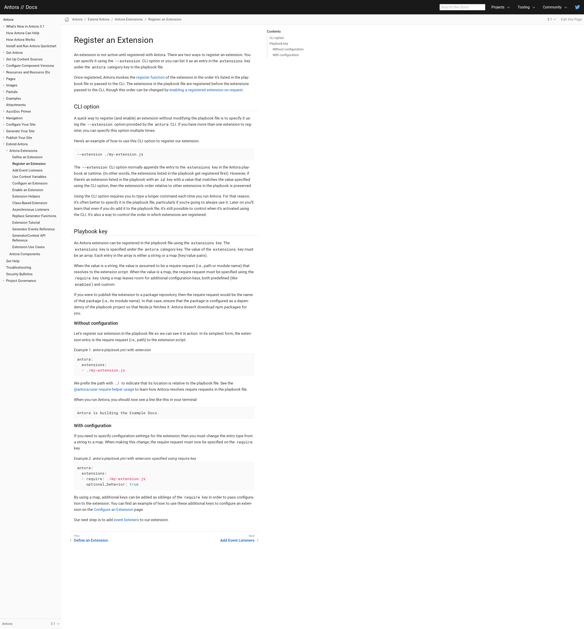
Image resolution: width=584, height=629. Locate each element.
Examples (13, 98)
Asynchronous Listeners (30, 210)
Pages (11, 79)
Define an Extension (27, 157)
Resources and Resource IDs (28, 72)
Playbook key (278, 43)
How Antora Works (20, 40)
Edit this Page (571, 19)
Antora (11, 7)
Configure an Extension (29, 183)
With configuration (286, 55)
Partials (12, 92)
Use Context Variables (29, 177)
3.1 (549, 19)
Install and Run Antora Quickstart (31, 46)
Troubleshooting (18, 267)
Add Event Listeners (27, 170)
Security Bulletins (19, 274)
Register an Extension (29, 164)
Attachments (16, 105)
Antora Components (24, 254)
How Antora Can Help (22, 33)
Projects (497, 7)
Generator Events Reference (33, 229)
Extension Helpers (26, 197)
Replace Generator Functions (34, 216)
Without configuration (288, 49)
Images (11, 85)
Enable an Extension (27, 190)
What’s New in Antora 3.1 (25, 26)
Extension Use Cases (28, 247)
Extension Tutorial (26, 223)
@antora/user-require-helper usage (104, 389)
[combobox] (462, 7)
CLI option (276, 38)
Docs (31, 7)
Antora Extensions (23, 151)
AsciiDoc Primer (18, 111)
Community (552, 7)
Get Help (12, 261)
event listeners (126, 519)
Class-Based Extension (29, 203)
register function (150, 77)
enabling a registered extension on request (206, 90)
